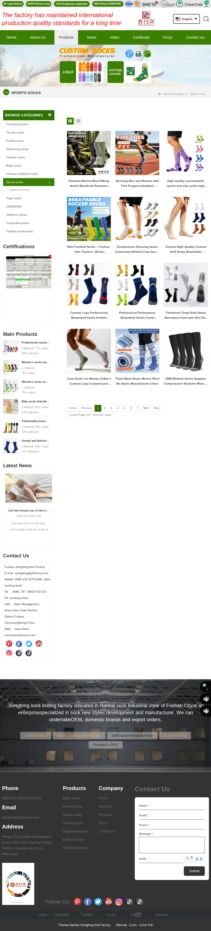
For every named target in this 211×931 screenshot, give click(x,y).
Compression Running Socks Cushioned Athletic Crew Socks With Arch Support (137, 249)
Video (114, 37)
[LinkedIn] (62, 915)
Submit (194, 871)
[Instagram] (9, 652)
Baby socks (13, 165)
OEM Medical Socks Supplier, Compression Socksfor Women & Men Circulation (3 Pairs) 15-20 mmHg (185, 381)
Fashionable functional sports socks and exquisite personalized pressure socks (35, 421)
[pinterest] (9, 643)
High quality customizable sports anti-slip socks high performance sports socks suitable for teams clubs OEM (185, 183)
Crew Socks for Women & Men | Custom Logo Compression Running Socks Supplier (89, 381)
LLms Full (145, 925)
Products (66, 37)
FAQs (167, 37)
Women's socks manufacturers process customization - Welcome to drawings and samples (35, 362)
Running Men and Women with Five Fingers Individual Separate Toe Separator (137, 183)
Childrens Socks (16, 214)
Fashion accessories (19, 231)
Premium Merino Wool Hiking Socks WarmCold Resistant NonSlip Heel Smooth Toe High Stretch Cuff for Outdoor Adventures (88, 183)
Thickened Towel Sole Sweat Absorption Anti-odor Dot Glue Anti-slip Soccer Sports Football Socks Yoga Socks (185, 315)
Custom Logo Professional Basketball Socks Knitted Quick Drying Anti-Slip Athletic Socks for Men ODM (89, 315)
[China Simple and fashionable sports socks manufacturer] (10, 445)
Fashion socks (15, 157)
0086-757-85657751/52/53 (21, 798)
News (91, 37)
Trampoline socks (17, 223)
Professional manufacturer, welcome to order (35, 342)
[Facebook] (18, 643)
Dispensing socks (17, 149)
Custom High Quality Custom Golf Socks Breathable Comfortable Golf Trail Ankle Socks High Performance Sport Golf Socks (185, 249)
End (156, 408)
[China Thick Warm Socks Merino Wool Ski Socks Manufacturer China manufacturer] (137, 351)
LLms (133, 925)
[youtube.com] (136, 915)
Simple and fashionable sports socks (35, 440)
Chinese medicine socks (22, 173)
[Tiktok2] (28, 652)
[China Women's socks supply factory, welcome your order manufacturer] (10, 386)
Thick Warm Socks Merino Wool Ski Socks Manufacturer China (137, 381)
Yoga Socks (13, 198)
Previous (4, 283)
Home (11, 37)
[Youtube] (38, 643)
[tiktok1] (18, 652)
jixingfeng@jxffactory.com (20, 817)
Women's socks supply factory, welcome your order (35, 381)
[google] (111, 915)
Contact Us (195, 37)
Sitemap (121, 925)
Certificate (141, 37)
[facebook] (161, 915)
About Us (37, 37)
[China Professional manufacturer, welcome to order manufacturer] (10, 347)
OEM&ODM (13, 206)
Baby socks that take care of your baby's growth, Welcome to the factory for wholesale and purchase (35, 401)
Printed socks (15, 140)
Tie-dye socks (15, 132)
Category (178, 93)
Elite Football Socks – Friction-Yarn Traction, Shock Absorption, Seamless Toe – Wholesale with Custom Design (89, 249)
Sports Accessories (20, 189)
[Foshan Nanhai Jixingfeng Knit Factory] (146, 19)
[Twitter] (28, 643)
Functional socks (17, 124)
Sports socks (14, 182)
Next (52, 283)
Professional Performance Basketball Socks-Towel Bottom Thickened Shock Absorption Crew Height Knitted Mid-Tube (137, 315)
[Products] (105, 65)
